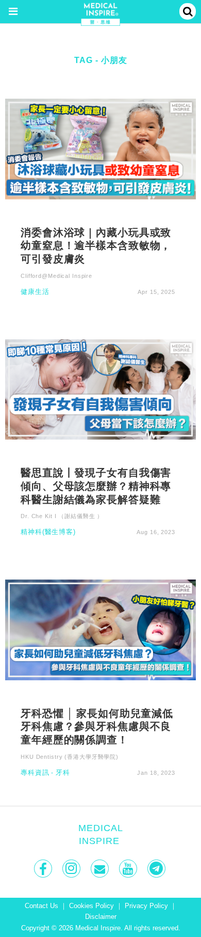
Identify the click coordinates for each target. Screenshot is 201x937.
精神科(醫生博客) (48, 532)
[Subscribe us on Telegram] (157, 869)
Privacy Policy (146, 906)
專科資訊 (35, 773)
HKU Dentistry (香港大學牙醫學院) (70, 757)
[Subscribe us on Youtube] (129, 869)
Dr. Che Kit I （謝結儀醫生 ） (62, 516)
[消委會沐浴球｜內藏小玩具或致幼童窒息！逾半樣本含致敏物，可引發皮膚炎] (100, 148)
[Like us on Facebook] (44, 869)
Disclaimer (100, 916)
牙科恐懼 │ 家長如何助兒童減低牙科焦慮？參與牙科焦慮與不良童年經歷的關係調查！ (97, 726)
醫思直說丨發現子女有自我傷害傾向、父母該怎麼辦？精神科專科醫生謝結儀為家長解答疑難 (96, 485)
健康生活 (35, 292)
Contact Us (41, 906)
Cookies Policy (91, 906)
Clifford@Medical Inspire (56, 276)
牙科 (63, 773)
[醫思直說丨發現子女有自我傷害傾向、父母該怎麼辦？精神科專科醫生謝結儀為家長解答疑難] (100, 388)
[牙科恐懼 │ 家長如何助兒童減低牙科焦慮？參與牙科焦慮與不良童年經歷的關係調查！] (100, 629)
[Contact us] (101, 869)
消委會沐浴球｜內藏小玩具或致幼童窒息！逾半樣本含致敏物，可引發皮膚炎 (96, 245)
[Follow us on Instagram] (72, 869)
